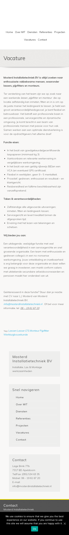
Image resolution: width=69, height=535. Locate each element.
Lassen (12, 330)
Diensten (32, 32)
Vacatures (30, 39)
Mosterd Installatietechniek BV (41, 13)
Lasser (21, 330)
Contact (42, 39)
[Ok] (64, 523)
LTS (27, 330)
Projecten (59, 32)
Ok (34, 528)
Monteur (34, 330)
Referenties (45, 32)
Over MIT (20, 32)
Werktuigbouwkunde (16, 334)
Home (9, 32)
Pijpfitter (44, 330)
